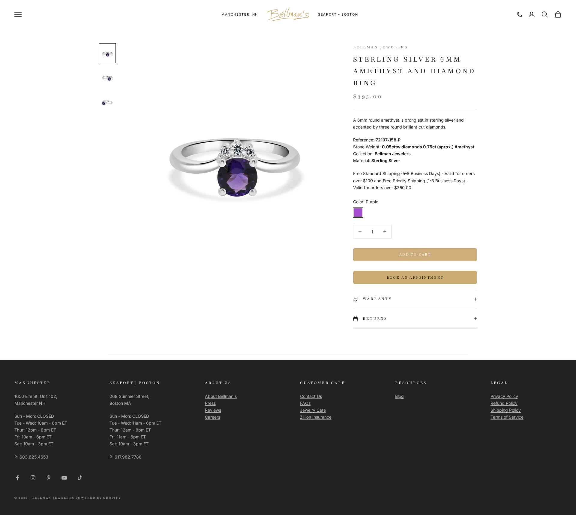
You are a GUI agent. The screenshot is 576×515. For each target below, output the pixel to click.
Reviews (213, 410)
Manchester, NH (239, 14)
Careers (212, 417)
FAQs (305, 403)
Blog (399, 396)
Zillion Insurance (316, 417)
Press (210, 403)
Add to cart (415, 254)
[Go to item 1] (107, 53)
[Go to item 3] (107, 102)
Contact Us (311, 396)
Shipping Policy (505, 410)
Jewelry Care (313, 410)
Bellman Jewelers (380, 47)
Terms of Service (507, 417)
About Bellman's (221, 396)
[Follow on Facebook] (17, 478)
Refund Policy (504, 403)
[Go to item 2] (107, 78)
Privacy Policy (504, 396)
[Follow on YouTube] (64, 478)
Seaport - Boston (338, 14)
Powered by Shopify (98, 498)
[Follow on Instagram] (33, 478)
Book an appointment (415, 277)
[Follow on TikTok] (80, 478)
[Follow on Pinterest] (49, 478)
